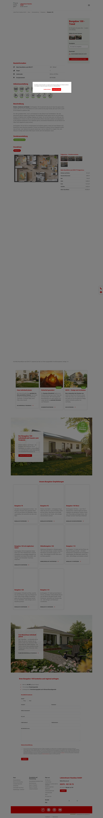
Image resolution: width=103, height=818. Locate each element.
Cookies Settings (47, 89)
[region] (52, 87)
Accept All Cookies (56, 89)
